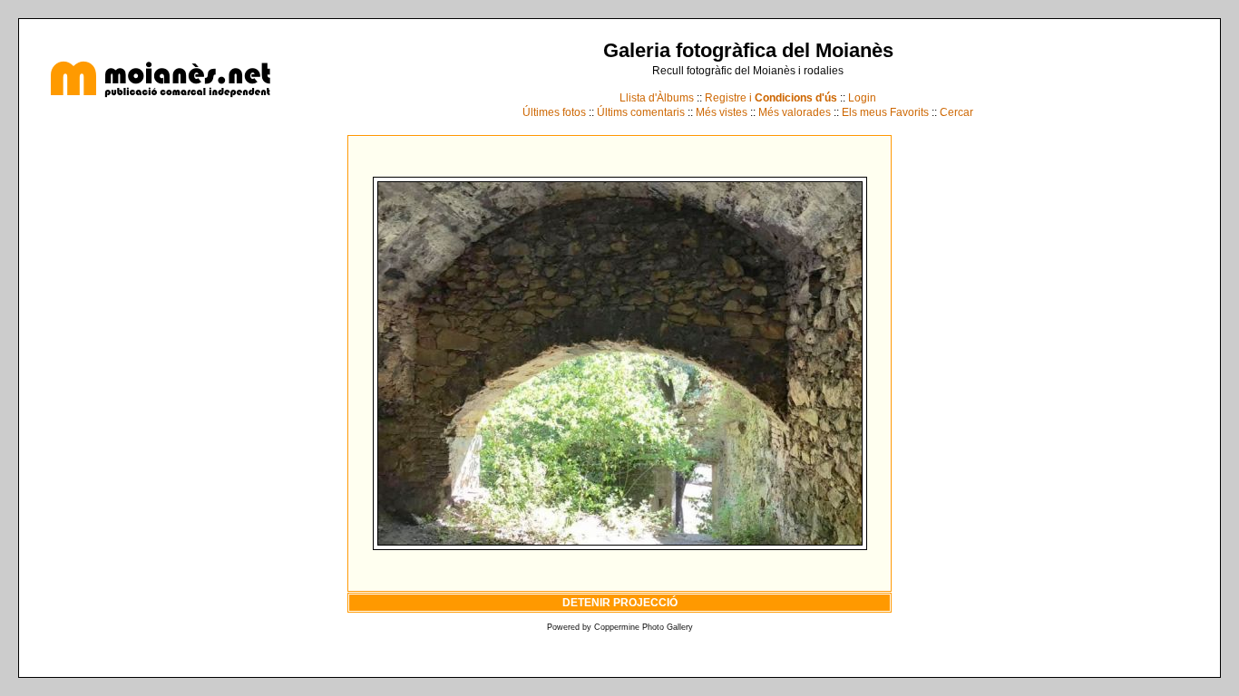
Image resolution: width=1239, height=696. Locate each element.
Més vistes (721, 112)
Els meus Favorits (885, 112)
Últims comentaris (641, 112)
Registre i (771, 98)
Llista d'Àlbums (657, 98)
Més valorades (794, 112)
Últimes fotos (554, 112)
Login (862, 98)
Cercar (956, 112)
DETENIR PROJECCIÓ (620, 602)
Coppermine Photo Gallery (643, 627)
